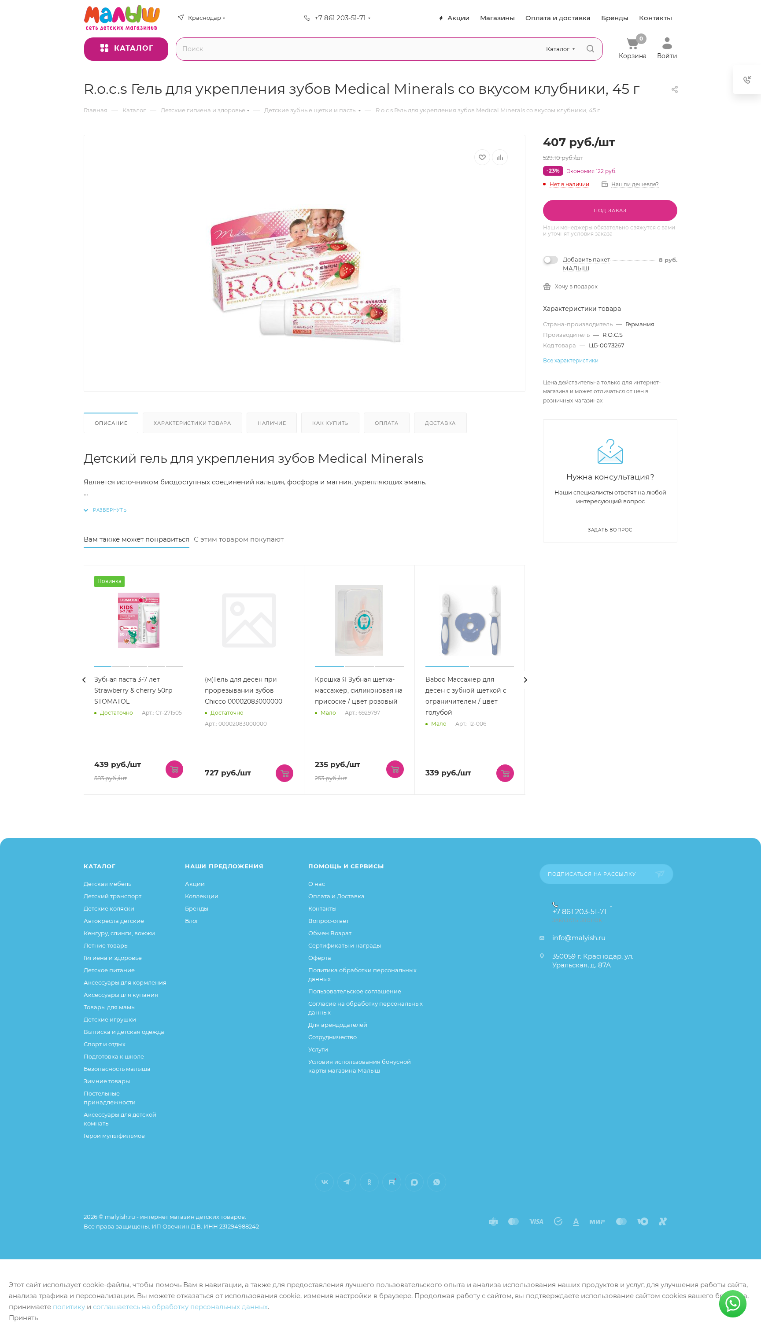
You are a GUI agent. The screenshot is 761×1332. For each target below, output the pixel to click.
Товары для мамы (110, 1007)
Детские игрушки (110, 1019)
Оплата (387, 423)
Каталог (100, 866)
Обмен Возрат (329, 933)
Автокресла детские (114, 920)
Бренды (196, 908)
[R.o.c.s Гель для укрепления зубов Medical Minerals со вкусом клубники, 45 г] (305, 275)
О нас (316, 883)
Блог (192, 920)
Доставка (440, 423)
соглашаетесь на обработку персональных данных (180, 1306)
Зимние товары (107, 1081)
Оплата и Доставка (336, 896)
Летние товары (106, 945)
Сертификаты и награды (344, 945)
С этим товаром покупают (239, 539)
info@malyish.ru (579, 938)
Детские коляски (109, 908)
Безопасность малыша (117, 1068)
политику (69, 1306)
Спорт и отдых (105, 1044)
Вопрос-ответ (328, 920)
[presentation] (83, 680)
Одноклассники (369, 1182)
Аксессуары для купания (121, 994)
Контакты (322, 908)
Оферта (319, 957)
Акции (195, 883)
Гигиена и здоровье (113, 957)
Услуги (318, 1049)
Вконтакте (324, 1182)
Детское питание (109, 970)
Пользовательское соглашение (354, 991)
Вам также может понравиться (136, 539)
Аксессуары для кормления (125, 982)
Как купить (330, 423)
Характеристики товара (192, 423)
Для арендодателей (337, 1024)
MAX (414, 1182)
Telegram (346, 1182)
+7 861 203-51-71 (340, 18)
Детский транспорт (112, 896)
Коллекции (201, 896)
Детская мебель (107, 883)
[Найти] (590, 49)
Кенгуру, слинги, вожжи (119, 933)
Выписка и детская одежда (124, 1031)
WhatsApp (436, 1182)
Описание (111, 423)
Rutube (391, 1182)
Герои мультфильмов (114, 1135)
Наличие (272, 423)
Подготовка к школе (114, 1056)
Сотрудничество (332, 1037)
